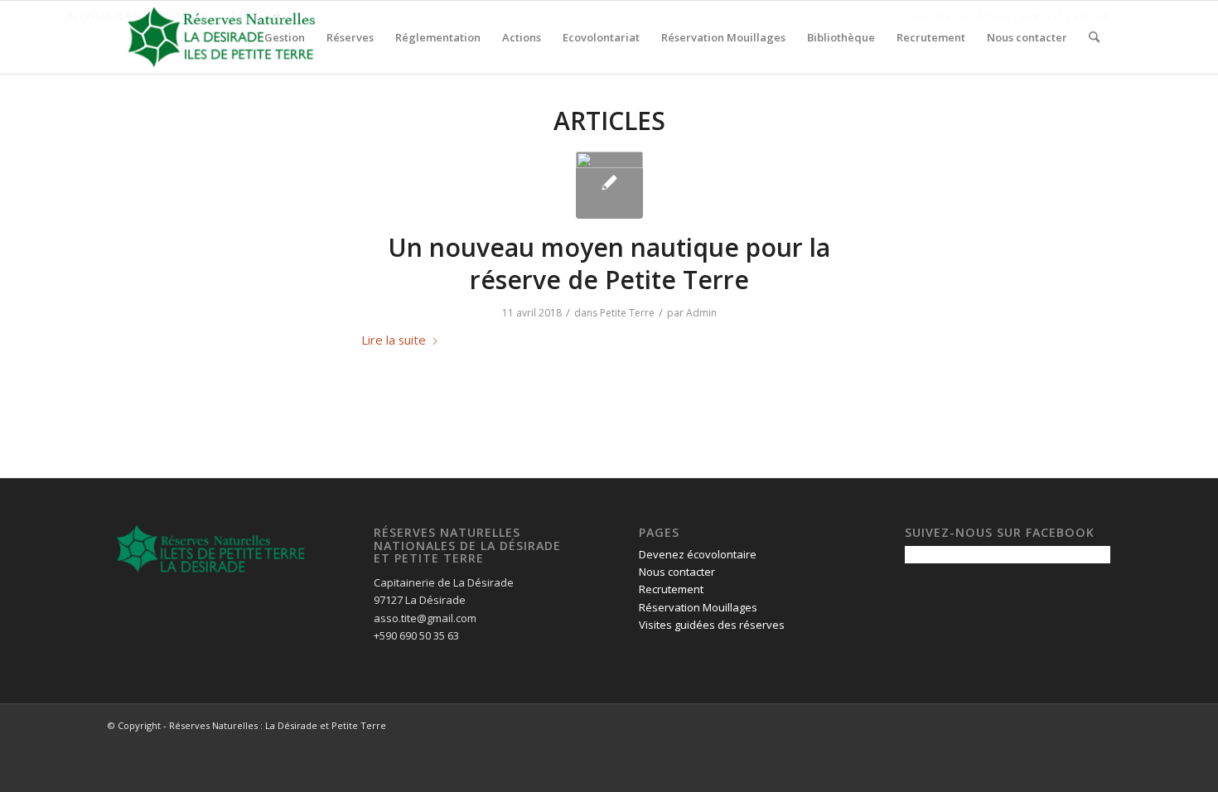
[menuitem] (285, 37)
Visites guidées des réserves (712, 624)
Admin (701, 313)
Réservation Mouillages (698, 607)
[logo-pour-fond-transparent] (221, 37)
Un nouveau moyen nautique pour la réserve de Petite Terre (609, 263)
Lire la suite (393, 339)
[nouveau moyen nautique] (609, 185)
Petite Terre (627, 313)
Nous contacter (677, 571)
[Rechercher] (1094, 37)
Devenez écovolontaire (697, 554)
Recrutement (671, 589)
